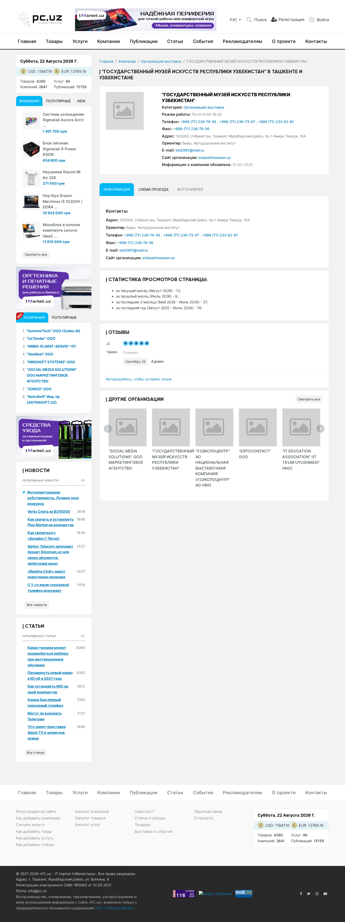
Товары (54, 41)
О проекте (284, 41)
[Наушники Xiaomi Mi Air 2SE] (31, 178)
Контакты (316, 41)
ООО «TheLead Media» (114, 908)
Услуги (80, 41)
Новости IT (145, 811)
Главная (27, 41)
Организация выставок (161, 61)
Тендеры (143, 824)
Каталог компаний (92, 811)
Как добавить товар (34, 831)
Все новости (37, 605)
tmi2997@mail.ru (190, 150)
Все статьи (35, 752)
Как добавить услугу (34, 838)
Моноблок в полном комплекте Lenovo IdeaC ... (61, 230)
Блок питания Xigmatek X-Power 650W (60, 149)
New (81, 101)
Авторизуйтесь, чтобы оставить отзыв (138, 379)
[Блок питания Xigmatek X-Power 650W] (31, 149)
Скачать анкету (30, 824)
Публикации (144, 41)
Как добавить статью (35, 844)
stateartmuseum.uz (215, 157)
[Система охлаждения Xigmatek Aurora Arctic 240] (31, 120)
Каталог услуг (88, 824)
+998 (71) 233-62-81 (276, 121)
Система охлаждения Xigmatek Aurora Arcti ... (63, 120)
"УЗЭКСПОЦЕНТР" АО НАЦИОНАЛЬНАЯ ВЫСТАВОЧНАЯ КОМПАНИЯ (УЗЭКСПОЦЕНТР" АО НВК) (212, 468)
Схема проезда (153, 189)
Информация (117, 189)
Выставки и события (153, 831)
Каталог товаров (90, 818)
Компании (108, 41)
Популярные (58, 101)
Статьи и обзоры (150, 818)
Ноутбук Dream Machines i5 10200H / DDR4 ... (63, 201)
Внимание (29, 101)
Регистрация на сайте (36, 811)
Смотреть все (309, 399)
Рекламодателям (242, 41)
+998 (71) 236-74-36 (198, 121)
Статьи (175, 41)
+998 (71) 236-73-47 (237, 121)
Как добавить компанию (38, 818)
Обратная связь (208, 811)
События (203, 41)
